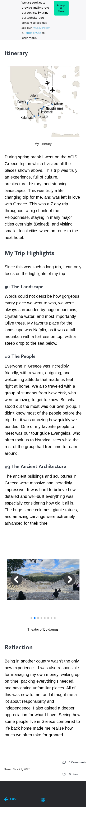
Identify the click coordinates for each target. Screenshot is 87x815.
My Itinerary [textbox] (43, 144)
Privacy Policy (41, 27)
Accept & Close (61, 8)
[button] (31, 618)
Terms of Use (32, 32)
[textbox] (43, 393)
